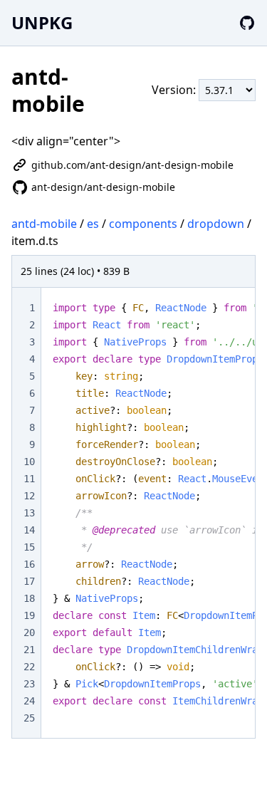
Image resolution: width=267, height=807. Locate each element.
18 (29, 598)
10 (29, 461)
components (143, 223)
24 (29, 701)
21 (29, 649)
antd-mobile (44, 223)
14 (29, 530)
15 (29, 547)
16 (29, 564)
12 (29, 495)
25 (29, 718)
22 (29, 666)
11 (29, 478)
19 (29, 615)
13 (29, 513)
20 (29, 632)
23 (29, 683)
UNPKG (42, 22)
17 (29, 581)
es (93, 223)
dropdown (215, 223)
